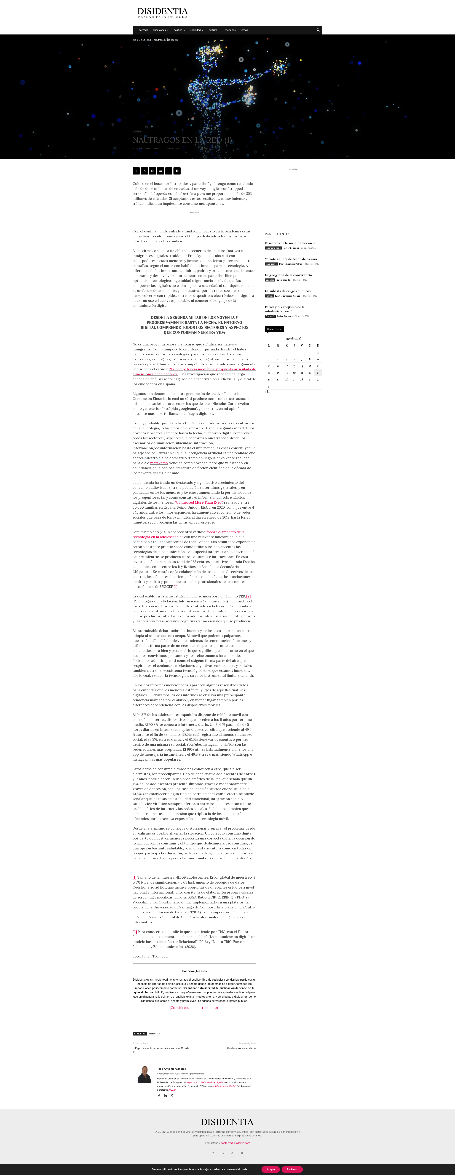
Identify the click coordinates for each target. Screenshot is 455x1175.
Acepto (271, 1169)
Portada (143, 30)
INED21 (172, 1089)
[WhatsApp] (152, 171)
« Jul (267, 391)
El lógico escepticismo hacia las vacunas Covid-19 (161, 1050)
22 (309, 372)
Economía (270, 316)
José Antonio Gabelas (149, 148)
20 (294, 372)
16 (318, 366)
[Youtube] (241, 1153)
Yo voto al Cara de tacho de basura (291, 259)
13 (294, 366)
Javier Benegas (291, 247)
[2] (248, 596)
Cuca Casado (283, 279)
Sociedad (195, 30)
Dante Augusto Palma (290, 263)
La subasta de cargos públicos (288, 291)
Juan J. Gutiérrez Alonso (287, 295)
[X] (144, 171)
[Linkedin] (160, 171)
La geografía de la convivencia (288, 275)
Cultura (213, 30)
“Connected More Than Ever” (198, 502)
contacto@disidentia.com (235, 1143)
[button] (318, 30)
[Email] (168, 171)
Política (178, 30)
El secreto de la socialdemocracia (290, 243)
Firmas (244, 30)
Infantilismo (271, 264)
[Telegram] (177, 171)
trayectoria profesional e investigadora (205, 1082)
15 (310, 366)
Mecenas (230, 30)
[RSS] (222, 1153)
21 (301, 372)
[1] (176, 586)
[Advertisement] (257, 13)
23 (318, 372)
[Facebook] (136, 171)
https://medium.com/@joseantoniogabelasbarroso (180, 1073)
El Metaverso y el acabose (241, 1048)
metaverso (159, 463)
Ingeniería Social (273, 248)
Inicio (135, 39)
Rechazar (292, 1169)
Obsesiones (159, 30)
